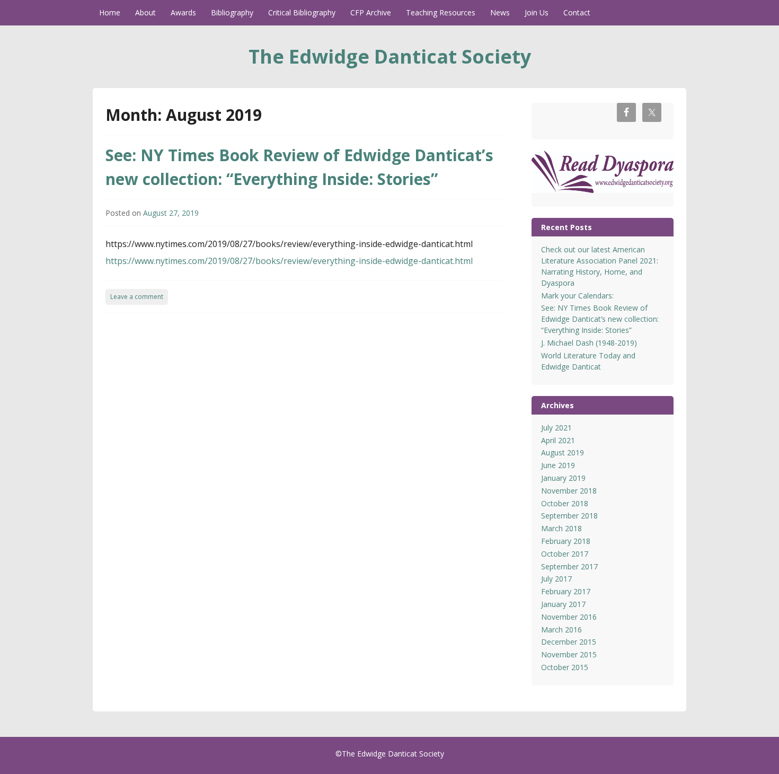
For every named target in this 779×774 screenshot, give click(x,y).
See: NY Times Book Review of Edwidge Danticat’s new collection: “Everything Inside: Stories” (600, 319)
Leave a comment (136, 296)
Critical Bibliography (301, 12)
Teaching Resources (440, 12)
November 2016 (569, 617)
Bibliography (232, 12)
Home (109, 12)
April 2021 (558, 440)
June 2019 (558, 465)
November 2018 (569, 491)
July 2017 (556, 579)
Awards (183, 12)
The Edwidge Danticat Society (390, 56)
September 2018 (569, 516)
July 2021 (556, 428)
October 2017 (564, 554)
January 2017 (563, 604)
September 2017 (569, 566)
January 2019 (563, 478)
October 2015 (564, 667)
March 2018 (561, 528)
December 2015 (568, 642)
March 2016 (561, 630)
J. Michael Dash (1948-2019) (589, 343)
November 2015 (569, 654)
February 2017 (565, 591)
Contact (576, 12)
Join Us (536, 12)
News (500, 12)
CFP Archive (370, 12)
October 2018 (564, 503)
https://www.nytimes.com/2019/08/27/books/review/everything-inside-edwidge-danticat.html (289, 261)
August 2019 (562, 452)
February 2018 (565, 541)
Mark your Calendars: (577, 296)
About (145, 12)
